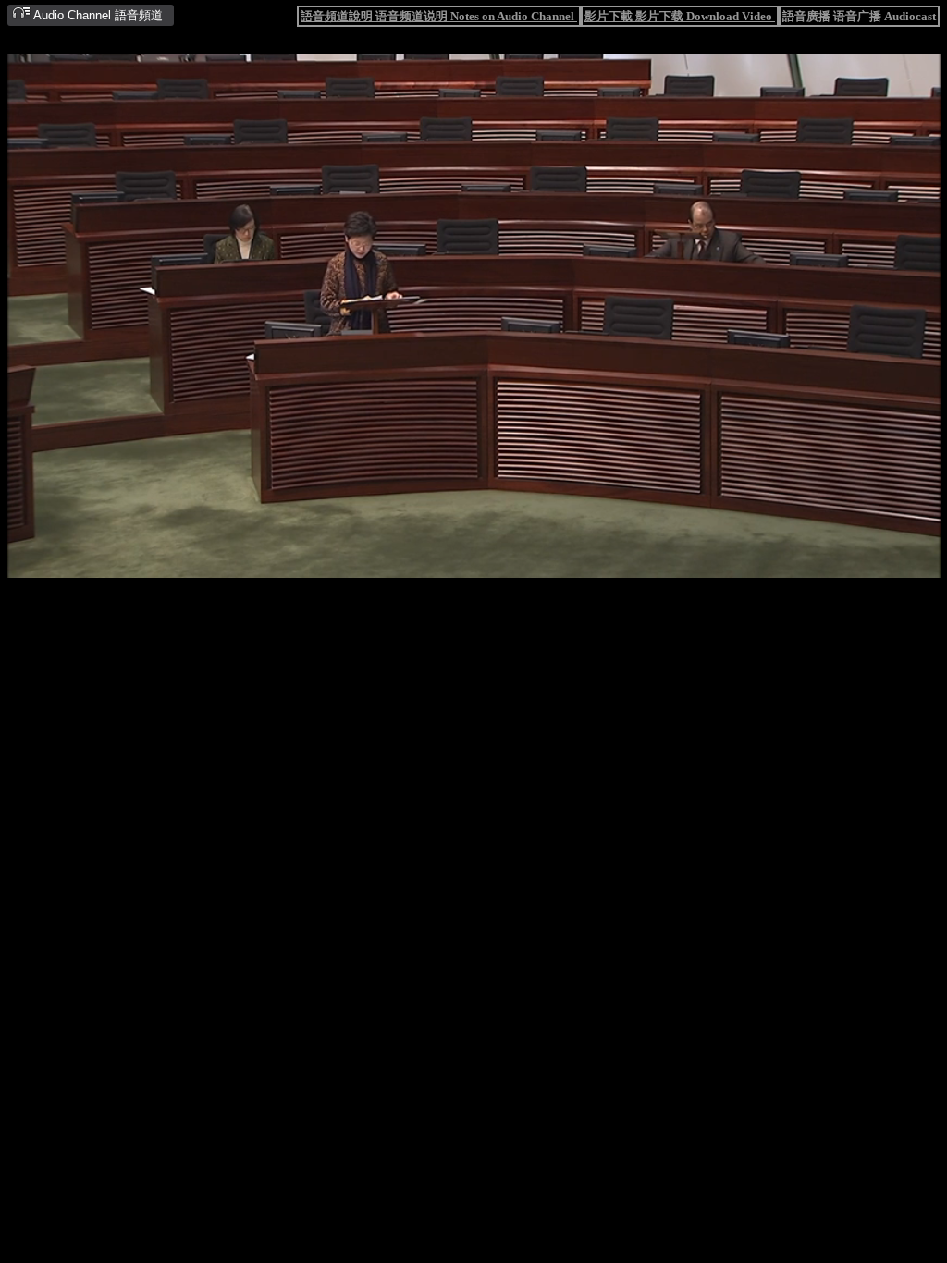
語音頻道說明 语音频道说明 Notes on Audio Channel (439, 16)
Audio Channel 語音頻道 (97, 15)
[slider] (414, 564)
